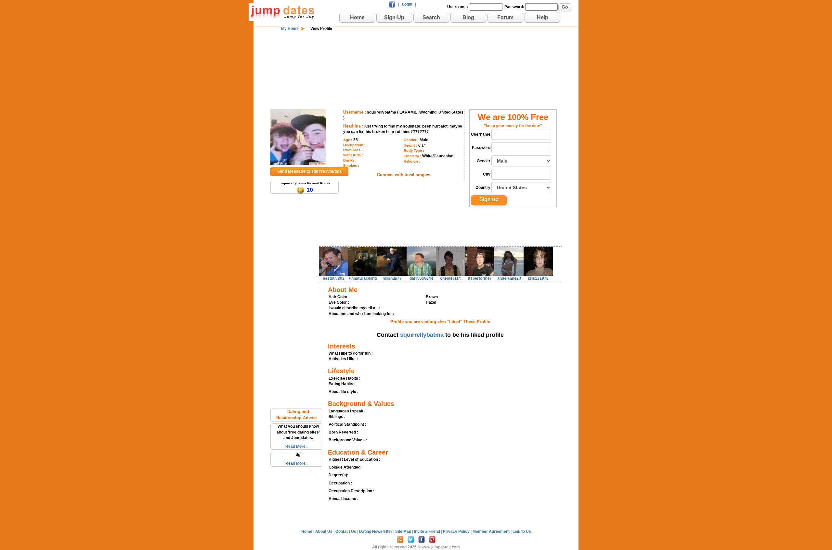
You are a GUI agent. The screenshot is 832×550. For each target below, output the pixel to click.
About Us (324, 531)
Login (407, 4)
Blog (468, 17)
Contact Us (346, 531)
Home (357, 17)
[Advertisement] (416, 52)
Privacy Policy (457, 531)
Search (431, 17)
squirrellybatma (422, 335)
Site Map (403, 531)
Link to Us (522, 531)
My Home (290, 28)
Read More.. (296, 446)
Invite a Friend (427, 531)
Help (542, 17)
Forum (505, 17)
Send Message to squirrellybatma (309, 171)
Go (565, 6)
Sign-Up (394, 17)
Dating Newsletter (376, 531)
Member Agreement (492, 531)
